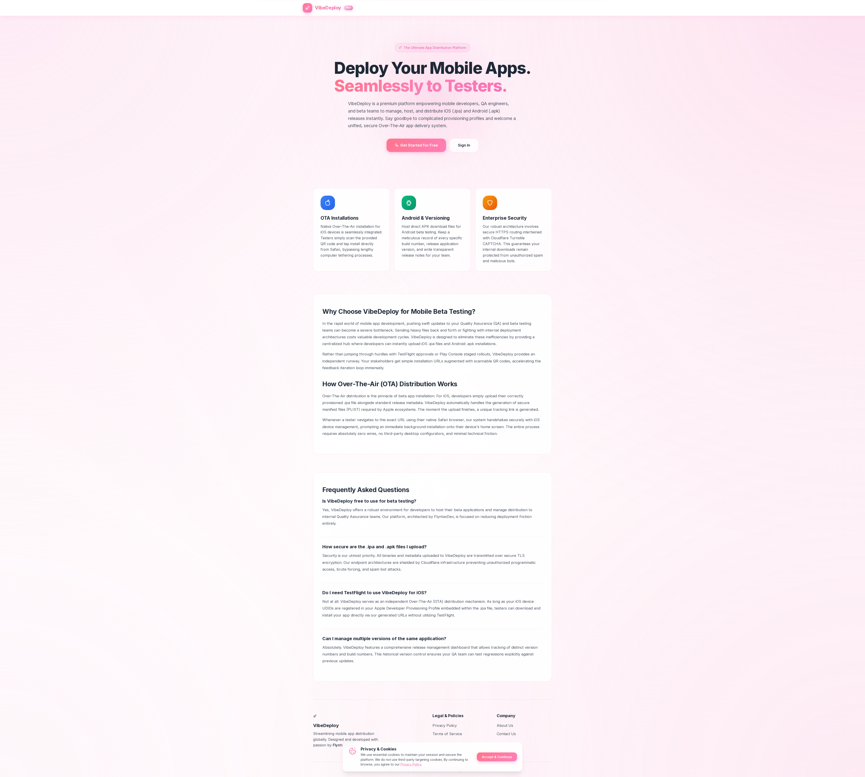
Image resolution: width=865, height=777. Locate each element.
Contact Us (506, 734)
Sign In (464, 145)
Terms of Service (447, 734)
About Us (505, 725)
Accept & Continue (497, 757)
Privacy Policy (444, 725)
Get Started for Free (419, 145)
